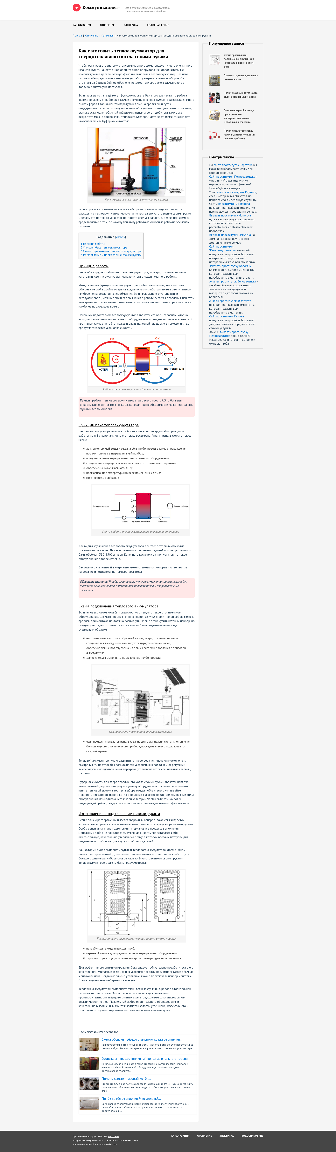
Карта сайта (113, 1136)
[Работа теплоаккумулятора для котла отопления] (137, 337)
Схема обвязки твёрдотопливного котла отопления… (142, 1039)
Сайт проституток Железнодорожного (222, 248)
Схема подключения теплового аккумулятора (111, 251)
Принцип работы (93, 244)
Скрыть (120, 237)
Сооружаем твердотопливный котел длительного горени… (146, 1058)
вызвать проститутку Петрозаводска (228, 334)
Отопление (107, 25)
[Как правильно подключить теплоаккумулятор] (140, 667)
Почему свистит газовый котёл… (126, 1078)
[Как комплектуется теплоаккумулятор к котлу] (137, 130)
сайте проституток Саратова (233, 165)
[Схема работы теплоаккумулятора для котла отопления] (140, 487)
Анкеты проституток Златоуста (230, 301)
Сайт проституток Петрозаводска (232, 176)
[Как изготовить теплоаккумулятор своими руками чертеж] (137, 871)
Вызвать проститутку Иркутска (230, 235)
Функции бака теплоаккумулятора (104, 247)
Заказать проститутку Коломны (230, 266)
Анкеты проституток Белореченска (232, 281)
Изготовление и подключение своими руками (111, 255)
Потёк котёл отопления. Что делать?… (131, 1098)
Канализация (82, 25)
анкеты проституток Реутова (236, 192)
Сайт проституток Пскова (226, 316)
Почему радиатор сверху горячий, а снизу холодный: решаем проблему (239, 134)
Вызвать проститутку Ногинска (230, 215)
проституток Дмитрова (234, 204)
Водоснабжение (158, 25)
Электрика (131, 25)
